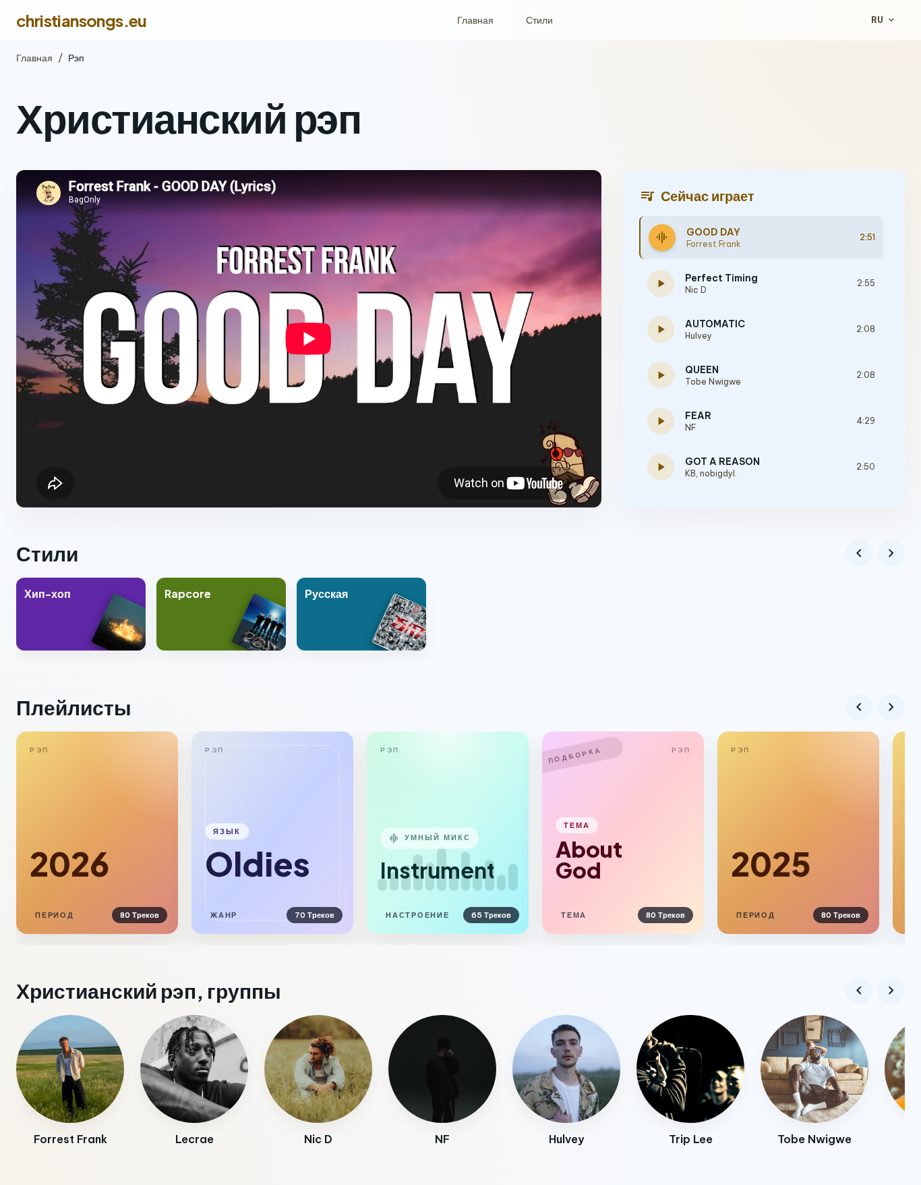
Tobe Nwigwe (713, 382)
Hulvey (698, 336)
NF (690, 427)
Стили (539, 20)
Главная (475, 20)
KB (690, 473)
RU (884, 20)
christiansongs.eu (81, 20)
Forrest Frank (713, 244)
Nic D (696, 290)
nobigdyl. (718, 473)
